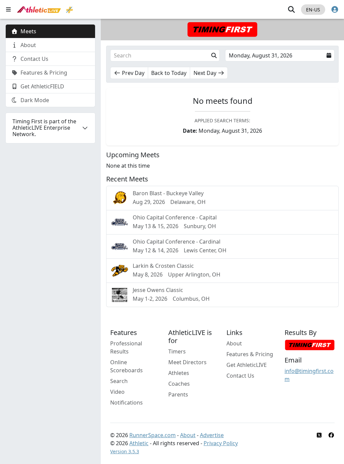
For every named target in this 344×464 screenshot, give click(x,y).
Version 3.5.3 (124, 451)
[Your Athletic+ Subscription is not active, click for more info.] (69, 9)
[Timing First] (310, 344)
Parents (178, 394)
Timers (177, 351)
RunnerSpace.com (152, 435)
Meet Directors (187, 362)
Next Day (205, 73)
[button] (165, 55)
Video (117, 391)
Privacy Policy (221, 443)
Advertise (212, 435)
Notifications (126, 402)
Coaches (179, 383)
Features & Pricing (249, 354)
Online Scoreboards (126, 366)
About (234, 343)
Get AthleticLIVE (246, 365)
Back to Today (168, 73)
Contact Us (240, 375)
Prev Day (133, 73)
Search (119, 381)
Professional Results (126, 347)
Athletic (138, 443)
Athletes (178, 373)
